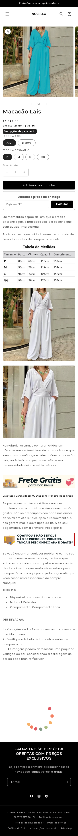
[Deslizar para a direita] (47, 104)
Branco (27, 142)
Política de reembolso (51, 817)
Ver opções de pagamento (19, 131)
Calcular (62, 204)
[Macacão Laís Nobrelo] (39, 360)
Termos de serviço (55, 822)
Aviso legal (67, 828)
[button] (7, 14)
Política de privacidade (28, 822)
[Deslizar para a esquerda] (31, 104)
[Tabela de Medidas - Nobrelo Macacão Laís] (39, 283)
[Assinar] (67, 782)
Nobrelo (21, 812)
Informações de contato (43, 828)
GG (43, 157)
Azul (9, 142)
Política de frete (17, 828)
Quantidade (10, 165)
